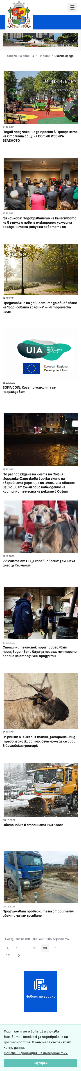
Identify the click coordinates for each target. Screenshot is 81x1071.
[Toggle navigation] (72, 7)
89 (36, 948)
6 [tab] (68, 41)
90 (46, 948)
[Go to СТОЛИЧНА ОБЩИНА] (19, 14)
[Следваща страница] (19, 955)
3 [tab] (54, 41)
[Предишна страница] (8, 948)
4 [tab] (59, 41)
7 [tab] (72, 41)
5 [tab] (63, 41)
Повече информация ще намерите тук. (36, 1053)
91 (56, 948)
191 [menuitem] (9, 956)
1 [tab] (45, 41)
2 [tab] (50, 41)
